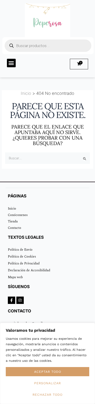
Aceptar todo (47, 371)
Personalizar (47, 383)
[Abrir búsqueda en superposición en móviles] (48, 45)
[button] (11, 63)
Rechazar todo (47, 394)
